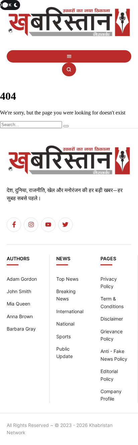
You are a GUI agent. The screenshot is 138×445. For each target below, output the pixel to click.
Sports (63, 336)
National (65, 324)
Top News (67, 279)
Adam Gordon (22, 279)
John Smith (19, 291)
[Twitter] (65, 224)
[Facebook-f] (14, 224)
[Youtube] (48, 224)
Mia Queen (18, 303)
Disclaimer (111, 319)
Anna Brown (20, 316)
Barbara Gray (21, 329)
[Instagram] (31, 224)
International (69, 311)
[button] (69, 56)
